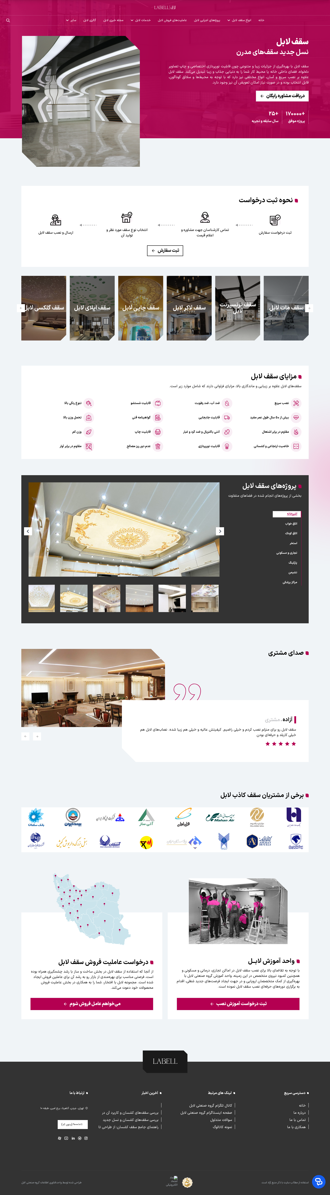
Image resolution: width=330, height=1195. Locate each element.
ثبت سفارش (168, 250)
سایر (73, 20)
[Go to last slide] (37, 736)
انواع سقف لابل (241, 20)
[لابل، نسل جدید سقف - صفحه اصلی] (165, 7)
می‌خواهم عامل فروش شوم (95, 1004)
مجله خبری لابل (113, 20)
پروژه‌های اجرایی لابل (207, 20)
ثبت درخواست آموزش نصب (241, 1004)
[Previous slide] (309, 308)
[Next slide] (21, 308)
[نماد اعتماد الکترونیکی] (164, 1183)
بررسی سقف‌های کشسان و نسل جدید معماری (130, 1119)
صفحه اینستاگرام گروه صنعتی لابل (206, 1112)
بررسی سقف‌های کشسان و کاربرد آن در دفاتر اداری (130, 1112)
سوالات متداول (221, 1119)
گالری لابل (89, 20)
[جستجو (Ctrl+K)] (8, 20)
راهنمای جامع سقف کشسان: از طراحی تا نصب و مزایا (128, 1127)
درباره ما (299, 1112)
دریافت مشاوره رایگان (285, 96)
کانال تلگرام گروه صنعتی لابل (210, 1105)
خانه (261, 20)
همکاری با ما (296, 1127)
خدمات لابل (143, 20)
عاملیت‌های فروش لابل (172, 20)
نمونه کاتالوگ (222, 1127)
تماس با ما (297, 1119)
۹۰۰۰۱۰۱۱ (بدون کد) (71, 1125)
